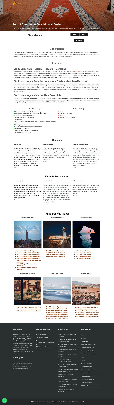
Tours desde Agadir (86, 367)
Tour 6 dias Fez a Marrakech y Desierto (86, 314)
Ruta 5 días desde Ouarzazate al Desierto (29, 311)
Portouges (79, 40)
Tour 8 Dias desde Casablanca (55, 251)
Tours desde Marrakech (87, 376)
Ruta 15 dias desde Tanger (83, 258)
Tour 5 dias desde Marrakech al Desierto (28, 256)
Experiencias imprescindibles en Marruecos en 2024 (67, 340)
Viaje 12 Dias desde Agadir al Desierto (57, 316)
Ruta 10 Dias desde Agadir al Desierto (57, 314)
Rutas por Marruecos (69, 3)
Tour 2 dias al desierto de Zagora (26, 251)
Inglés (74, 34)
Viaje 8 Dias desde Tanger (83, 254)
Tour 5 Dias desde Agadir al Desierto (57, 307)
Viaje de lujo (79, 3)
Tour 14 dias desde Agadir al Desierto (57, 318)
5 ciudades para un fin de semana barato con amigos (67, 365)
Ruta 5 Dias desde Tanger (83, 251)
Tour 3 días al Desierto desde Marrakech (28, 253)
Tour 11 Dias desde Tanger (83, 256)
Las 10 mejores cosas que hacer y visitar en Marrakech (67, 380)
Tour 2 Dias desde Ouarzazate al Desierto (29, 307)
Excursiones (58, 3)
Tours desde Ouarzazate (87, 379)
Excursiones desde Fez (87, 348)
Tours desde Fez (85, 373)
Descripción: (57, 48)
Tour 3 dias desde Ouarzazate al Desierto (29, 309)
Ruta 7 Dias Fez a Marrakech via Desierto (87, 316)
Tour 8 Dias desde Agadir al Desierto (57, 312)
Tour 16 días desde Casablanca (55, 256)
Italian (83, 34)
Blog (92, 3)
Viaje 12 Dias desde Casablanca (55, 254)
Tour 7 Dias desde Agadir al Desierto (57, 310)
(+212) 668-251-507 (41, 334)
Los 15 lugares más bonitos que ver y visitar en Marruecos (68, 370)
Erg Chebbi (78, 72)
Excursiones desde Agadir (88, 344)
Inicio (51, 3)
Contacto (98, 3)
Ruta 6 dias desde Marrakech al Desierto (28, 258)
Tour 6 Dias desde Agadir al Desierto (57, 309)
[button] (4, 400)
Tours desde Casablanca (88, 370)
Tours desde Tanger (86, 382)
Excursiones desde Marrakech (89, 351)
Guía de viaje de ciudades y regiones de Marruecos (65, 360)
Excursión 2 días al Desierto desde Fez (86, 307)
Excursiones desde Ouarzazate (89, 354)
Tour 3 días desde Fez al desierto (85, 309)
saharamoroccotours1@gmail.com (45, 342)
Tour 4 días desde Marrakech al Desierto (28, 254)
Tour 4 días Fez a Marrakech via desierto (87, 311)
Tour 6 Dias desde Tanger (83, 253)
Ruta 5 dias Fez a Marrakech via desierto (87, 313)
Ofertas (86, 3)
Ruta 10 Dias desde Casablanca (55, 253)
